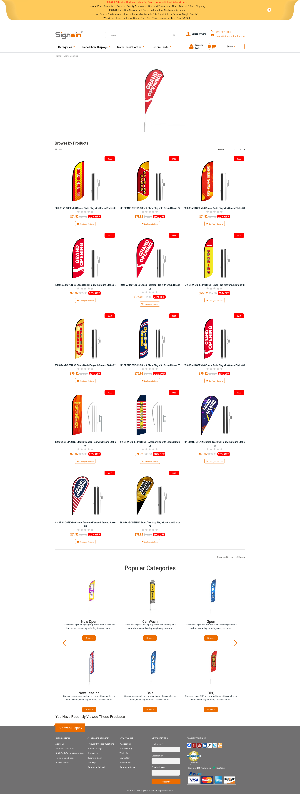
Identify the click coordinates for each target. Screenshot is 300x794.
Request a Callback (96, 767)
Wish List (124, 753)
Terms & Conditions (65, 757)
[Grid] (56, 149)
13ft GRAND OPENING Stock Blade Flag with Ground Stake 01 (215, 284)
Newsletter (125, 757)
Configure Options (86, 224)
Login (197, 48)
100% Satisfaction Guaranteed (69, 753)
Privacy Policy (61, 762)
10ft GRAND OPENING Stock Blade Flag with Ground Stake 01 (85, 208)
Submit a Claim (95, 757)
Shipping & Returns (64, 748)
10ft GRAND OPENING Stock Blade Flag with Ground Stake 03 (214, 208)
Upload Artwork (199, 34)
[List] (60, 149)
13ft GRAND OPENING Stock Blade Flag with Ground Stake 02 (85, 365)
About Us (59, 743)
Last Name (157, 755)
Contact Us (93, 753)
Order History (126, 748)
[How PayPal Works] (212, 786)
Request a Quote (127, 767)
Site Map (92, 762)
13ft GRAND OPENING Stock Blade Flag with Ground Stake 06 (214, 365)
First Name (157, 744)
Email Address (159, 767)
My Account (125, 743)
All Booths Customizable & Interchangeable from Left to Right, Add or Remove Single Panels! (147, 14)
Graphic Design (95, 748)
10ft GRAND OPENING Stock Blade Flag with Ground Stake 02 (150, 208)
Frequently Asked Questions (101, 743)
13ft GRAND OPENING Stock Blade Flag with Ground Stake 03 (150, 365)
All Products (125, 762)
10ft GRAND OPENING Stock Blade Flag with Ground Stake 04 (85, 284)
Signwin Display (70, 728)
